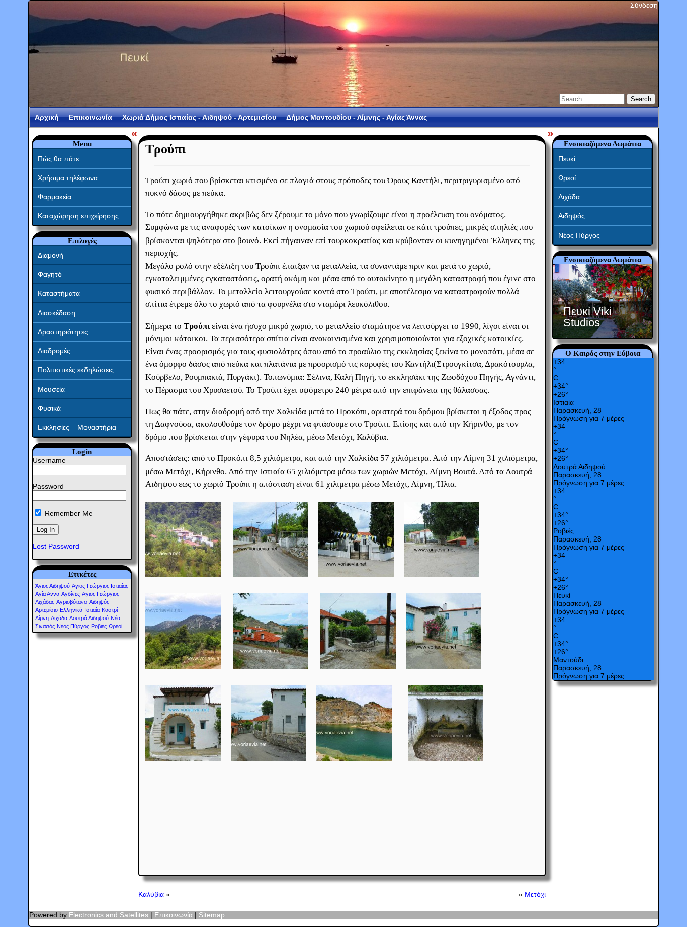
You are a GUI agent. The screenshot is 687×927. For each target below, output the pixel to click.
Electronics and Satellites (108, 915)
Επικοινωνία (90, 117)
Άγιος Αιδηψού (52, 586)
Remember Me (68, 513)
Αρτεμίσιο (46, 610)
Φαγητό (50, 274)
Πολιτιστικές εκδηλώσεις (76, 370)
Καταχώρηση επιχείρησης (78, 216)
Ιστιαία (92, 610)
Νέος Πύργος (73, 626)
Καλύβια (151, 894)
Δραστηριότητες (63, 332)
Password (48, 486)
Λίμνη (42, 618)
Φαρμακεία (54, 197)
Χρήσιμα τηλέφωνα (68, 178)
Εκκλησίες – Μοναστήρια (77, 427)
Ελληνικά (71, 610)
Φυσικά (49, 408)
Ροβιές (99, 626)
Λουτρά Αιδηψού (89, 618)
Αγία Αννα (47, 594)
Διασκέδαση (56, 312)
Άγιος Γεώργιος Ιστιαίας (100, 586)
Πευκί (566, 158)
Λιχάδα (59, 618)
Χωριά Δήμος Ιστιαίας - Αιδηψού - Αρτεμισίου (199, 117)
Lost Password (56, 546)
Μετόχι (535, 894)
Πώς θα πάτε (58, 158)
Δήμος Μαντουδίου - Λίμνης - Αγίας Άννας (356, 117)
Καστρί (110, 610)
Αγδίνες (70, 594)
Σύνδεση (644, 5)
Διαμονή (50, 255)
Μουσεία (51, 389)
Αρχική (47, 117)
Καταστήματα (59, 293)
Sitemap (212, 915)
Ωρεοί (115, 626)
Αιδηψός (99, 602)
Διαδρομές (54, 351)
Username (49, 460)
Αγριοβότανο (71, 602)
